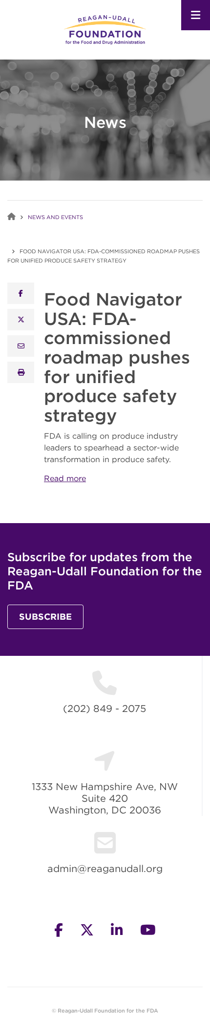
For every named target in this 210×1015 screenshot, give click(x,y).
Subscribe (45, 616)
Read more (65, 478)
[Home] (105, 29)
